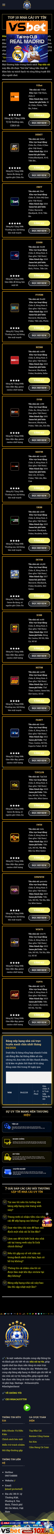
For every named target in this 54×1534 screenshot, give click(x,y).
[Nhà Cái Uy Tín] (27, 5)
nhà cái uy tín (37, 1361)
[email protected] (13, 1488)
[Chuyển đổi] (4, 1202)
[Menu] (3, 4)
